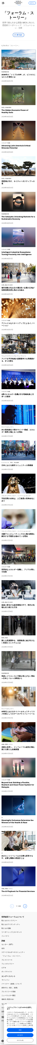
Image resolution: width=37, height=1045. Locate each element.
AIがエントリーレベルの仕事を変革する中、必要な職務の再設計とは (17, 857)
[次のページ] (25, 906)
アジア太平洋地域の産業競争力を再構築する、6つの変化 (18, 360)
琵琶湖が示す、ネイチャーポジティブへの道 (18, 182)
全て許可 (20, 1035)
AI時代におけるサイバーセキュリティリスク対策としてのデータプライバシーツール (18, 712)
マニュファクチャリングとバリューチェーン (14, 356)
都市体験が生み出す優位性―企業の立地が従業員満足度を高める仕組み (18, 289)
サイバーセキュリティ (8, 427)
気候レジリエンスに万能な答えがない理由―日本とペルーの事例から (18, 677)
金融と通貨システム (7, 744)
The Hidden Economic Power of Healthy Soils (15, 111)
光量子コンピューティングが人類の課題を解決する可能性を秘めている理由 (18, 535)
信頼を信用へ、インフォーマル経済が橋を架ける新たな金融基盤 (18, 748)
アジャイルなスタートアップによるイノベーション (18, 324)
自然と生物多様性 (6, 107)
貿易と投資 (5, 637)
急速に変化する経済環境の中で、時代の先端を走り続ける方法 (18, 606)
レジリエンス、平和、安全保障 (10, 462)
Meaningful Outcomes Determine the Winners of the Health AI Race (17, 821)
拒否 (20, 1030)
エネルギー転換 (6, 143)
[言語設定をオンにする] (2, 1040)
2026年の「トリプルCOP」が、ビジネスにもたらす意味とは (18, 76)
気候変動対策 (5, 72)
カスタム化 (20, 1040)
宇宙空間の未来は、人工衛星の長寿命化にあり (18, 499)
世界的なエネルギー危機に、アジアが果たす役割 (18, 570)
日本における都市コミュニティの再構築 (17, 465)
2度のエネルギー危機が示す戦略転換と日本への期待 (18, 395)
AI (2, 817)
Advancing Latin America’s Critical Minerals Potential (16, 147)
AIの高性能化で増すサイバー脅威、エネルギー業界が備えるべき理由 (18, 431)
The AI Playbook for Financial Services (18, 891)
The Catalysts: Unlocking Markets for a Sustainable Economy (18, 218)
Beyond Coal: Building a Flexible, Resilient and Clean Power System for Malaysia (18, 785)
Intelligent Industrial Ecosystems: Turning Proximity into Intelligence (16, 253)
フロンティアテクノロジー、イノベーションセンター (16, 495)
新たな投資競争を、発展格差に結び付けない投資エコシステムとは (18, 641)
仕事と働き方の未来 (7, 285)
